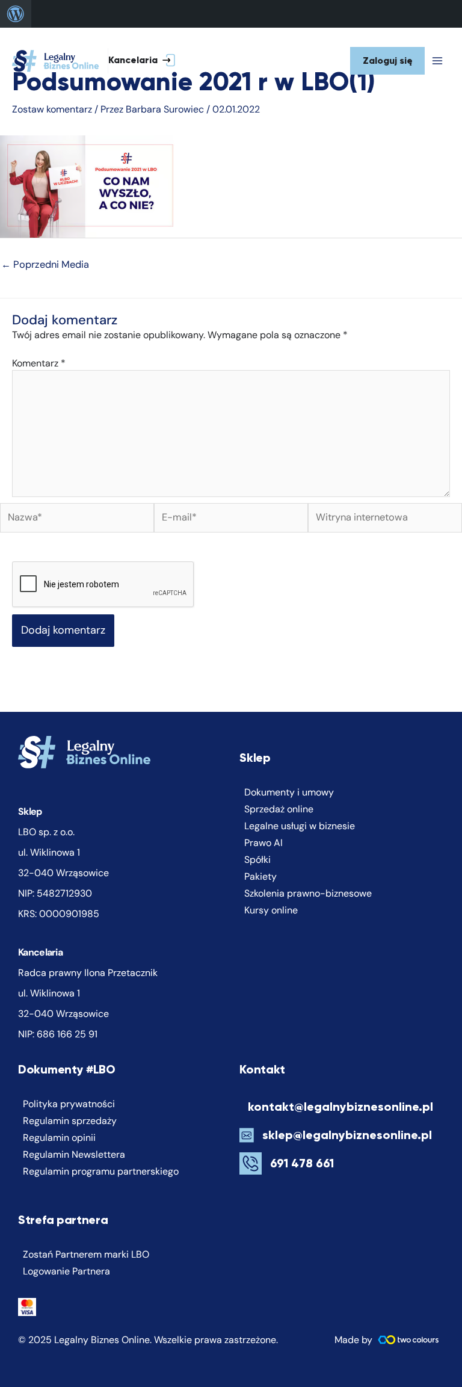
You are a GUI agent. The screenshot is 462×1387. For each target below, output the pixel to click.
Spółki (257, 859)
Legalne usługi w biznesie (299, 826)
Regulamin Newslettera (74, 1154)
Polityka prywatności (69, 1104)
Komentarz (39, 363)
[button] (150, 61)
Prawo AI (263, 842)
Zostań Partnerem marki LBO (86, 1254)
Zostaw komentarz (52, 109)
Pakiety (260, 876)
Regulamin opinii (59, 1137)
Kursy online (271, 910)
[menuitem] (15, 14)
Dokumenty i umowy (289, 792)
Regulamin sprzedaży (70, 1120)
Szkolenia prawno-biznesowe (308, 893)
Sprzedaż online (278, 809)
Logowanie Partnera (66, 1271)
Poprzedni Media (45, 264)
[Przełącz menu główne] (437, 60)
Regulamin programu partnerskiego (101, 1171)
